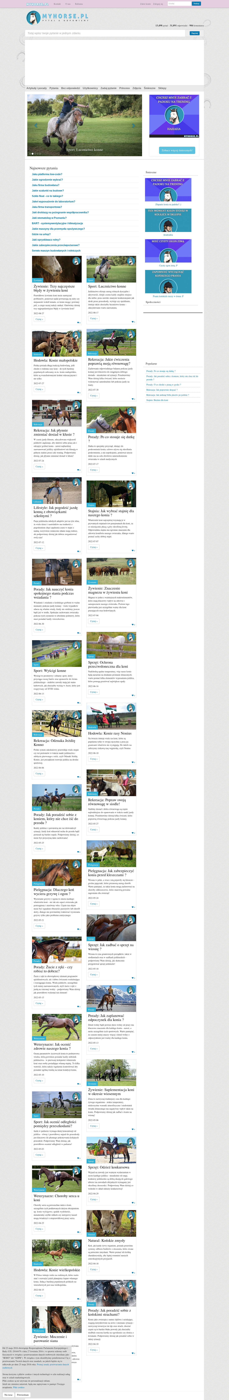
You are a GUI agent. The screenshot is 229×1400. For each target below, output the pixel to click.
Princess (124, 88)
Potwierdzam (23, 1394)
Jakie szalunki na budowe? (48, 190)
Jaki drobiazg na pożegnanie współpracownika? (60, 212)
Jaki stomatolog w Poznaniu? (49, 218)
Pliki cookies (18, 1387)
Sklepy (162, 88)
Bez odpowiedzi (70, 88)
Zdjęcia (137, 88)
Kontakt (57, 3)
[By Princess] (76, 260)
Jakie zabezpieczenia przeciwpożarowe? (56, 245)
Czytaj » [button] (39, 319)
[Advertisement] (114, 62)
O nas (67, 3)
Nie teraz (8, 1394)
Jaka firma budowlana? (45, 185)
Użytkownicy (90, 88)
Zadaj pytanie (109, 88)
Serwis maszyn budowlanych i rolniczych (56, 250)
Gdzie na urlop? (41, 234)
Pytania (54, 88)
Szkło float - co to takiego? (47, 196)
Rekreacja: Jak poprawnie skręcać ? (161, 389)
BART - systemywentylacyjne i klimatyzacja (57, 223)
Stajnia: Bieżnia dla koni (157, 400)
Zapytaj (194, 33)
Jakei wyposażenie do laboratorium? (53, 201)
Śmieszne (149, 88)
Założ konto (145, 3)
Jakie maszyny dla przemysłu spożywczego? (58, 228)
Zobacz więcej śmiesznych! (177, 150)
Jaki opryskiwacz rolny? (46, 239)
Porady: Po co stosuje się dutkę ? (160, 371)
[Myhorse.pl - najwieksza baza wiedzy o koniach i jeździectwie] (57, 18)
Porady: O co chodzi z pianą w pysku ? (163, 384)
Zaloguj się (158, 3)
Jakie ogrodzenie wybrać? (47, 179)
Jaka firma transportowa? (47, 207)
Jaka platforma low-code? (47, 174)
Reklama (79, 3)
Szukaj (196, 3)
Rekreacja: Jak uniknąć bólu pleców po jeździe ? (167, 394)
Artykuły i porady (36, 88)
